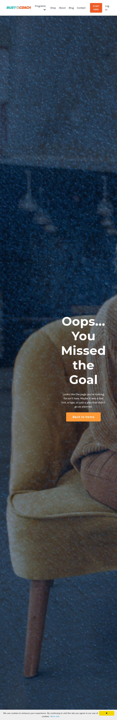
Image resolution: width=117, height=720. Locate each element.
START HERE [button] (96, 8)
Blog (71, 7)
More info (54, 716)
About (62, 7)
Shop (53, 7)
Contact (81, 7)
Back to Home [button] (83, 417)
